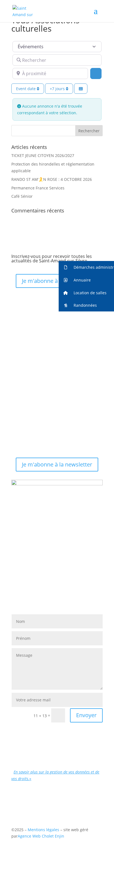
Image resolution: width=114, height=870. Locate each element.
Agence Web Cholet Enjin (41, 836)
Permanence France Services (37, 188)
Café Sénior (22, 196)
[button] (86, 267)
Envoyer (86, 715)
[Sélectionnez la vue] (80, 88)
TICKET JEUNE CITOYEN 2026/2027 (42, 155)
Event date (26, 88)
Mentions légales (44, 829)
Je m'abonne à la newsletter (57, 281)
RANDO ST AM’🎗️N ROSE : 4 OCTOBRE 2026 (51, 179)
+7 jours (58, 88)
